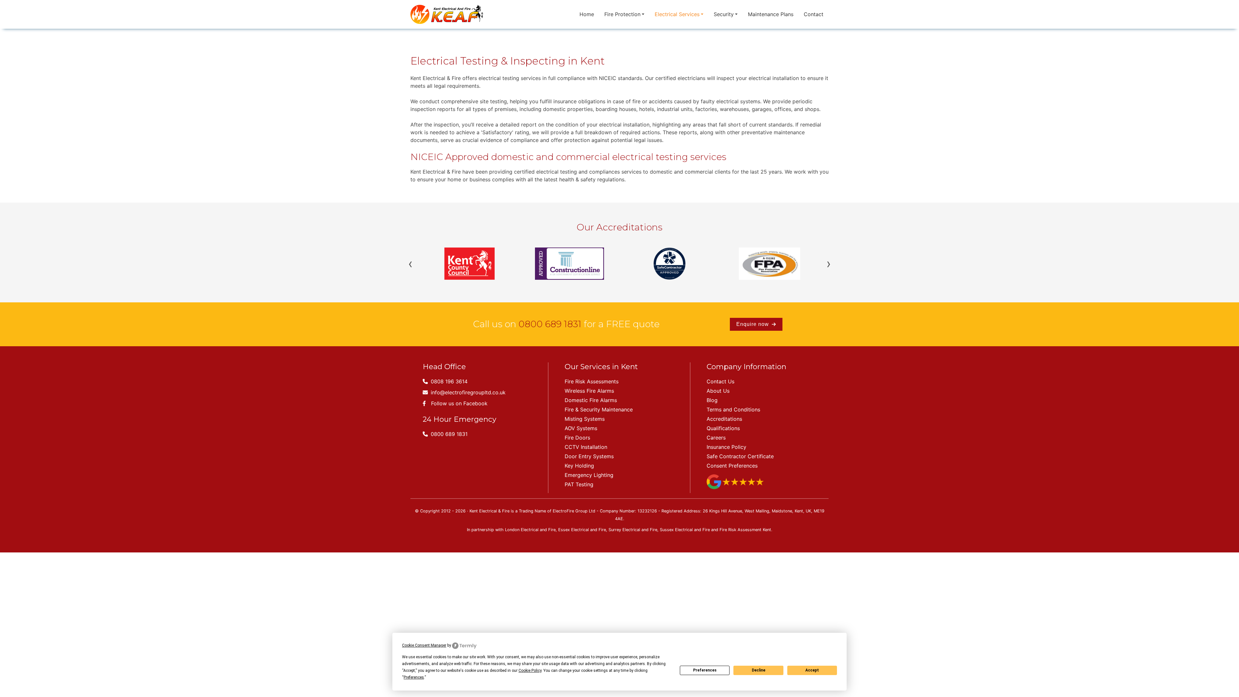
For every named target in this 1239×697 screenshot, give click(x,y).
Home (586, 14)
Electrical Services (677, 14)
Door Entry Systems (589, 456)
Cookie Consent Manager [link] (424, 645)
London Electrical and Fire (530, 529)
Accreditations (724, 419)
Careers (716, 437)
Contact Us (720, 381)
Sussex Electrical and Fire (685, 529)
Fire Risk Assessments (592, 381)
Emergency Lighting (589, 475)
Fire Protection (622, 14)
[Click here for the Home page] (446, 14)
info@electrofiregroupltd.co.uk (467, 392)
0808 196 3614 (448, 381)
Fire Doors (577, 437)
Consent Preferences (732, 465)
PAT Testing (579, 484)
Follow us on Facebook (459, 403)
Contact (813, 14)
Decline (758, 670)
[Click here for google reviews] (735, 481)
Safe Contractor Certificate (740, 456)
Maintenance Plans (770, 14)
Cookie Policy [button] (530, 670)
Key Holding (579, 465)
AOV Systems (581, 428)
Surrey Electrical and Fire (633, 529)
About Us (718, 391)
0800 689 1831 (550, 323)
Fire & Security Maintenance (599, 409)
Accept (812, 670)
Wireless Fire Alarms (589, 391)
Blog (712, 400)
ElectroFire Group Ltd (574, 511)
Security (724, 14)
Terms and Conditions (733, 409)
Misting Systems (585, 419)
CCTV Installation (586, 447)
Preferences (705, 670)
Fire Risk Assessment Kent (745, 529)
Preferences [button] (414, 677)
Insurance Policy (726, 447)
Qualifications (723, 428)
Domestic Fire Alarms (591, 400)
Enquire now (753, 324)
